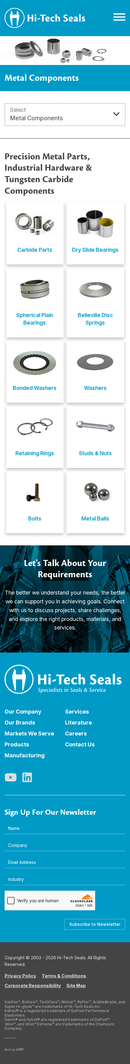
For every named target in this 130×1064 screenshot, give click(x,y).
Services (77, 711)
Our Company (23, 711)
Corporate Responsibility (33, 985)
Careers (76, 733)
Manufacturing (25, 755)
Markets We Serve (29, 733)
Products (17, 744)
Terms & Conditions (64, 975)
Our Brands (20, 722)
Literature (78, 722)
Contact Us (80, 744)
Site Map (76, 985)
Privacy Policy (20, 975)
